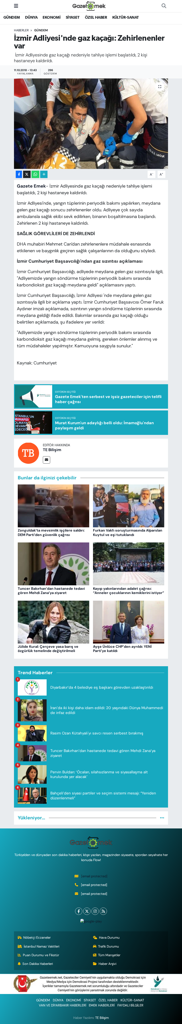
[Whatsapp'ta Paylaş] (35, 174)
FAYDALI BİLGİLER (130, 1005)
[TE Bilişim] (28, 452)
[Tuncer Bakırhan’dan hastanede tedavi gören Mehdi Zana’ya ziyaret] (53, 563)
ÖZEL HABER (96, 18)
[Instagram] (95, 911)
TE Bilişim (52, 449)
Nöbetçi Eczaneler (37, 937)
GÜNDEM (11, 18)
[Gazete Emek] (89, 5)
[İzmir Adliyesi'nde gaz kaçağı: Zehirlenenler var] (91, 123)
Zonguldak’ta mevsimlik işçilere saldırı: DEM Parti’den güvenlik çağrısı (51, 532)
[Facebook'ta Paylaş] (19, 174)
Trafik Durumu (108, 946)
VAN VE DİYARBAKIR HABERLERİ (62, 1005)
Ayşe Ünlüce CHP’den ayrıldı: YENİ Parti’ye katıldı (122, 648)
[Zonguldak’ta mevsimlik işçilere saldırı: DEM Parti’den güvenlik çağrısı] (53, 505)
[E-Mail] (46, 460)
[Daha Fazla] (43, 174)
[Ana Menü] (16, 5)
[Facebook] (78, 911)
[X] (87, 911)
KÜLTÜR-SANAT (125, 18)
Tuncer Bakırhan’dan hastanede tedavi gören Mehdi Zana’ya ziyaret (51, 590)
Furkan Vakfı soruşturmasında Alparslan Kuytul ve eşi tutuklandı (127, 532)
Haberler (21, 30)
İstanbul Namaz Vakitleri (41, 946)
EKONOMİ (51, 18)
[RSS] (103, 911)
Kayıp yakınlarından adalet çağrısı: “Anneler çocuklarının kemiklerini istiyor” (128, 590)
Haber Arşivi (107, 964)
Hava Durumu (109, 937)
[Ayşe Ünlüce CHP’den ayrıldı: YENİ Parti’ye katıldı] (128, 621)
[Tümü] (162, 817)
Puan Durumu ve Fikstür (41, 955)
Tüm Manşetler (109, 955)
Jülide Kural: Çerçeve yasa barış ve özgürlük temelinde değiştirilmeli (48, 648)
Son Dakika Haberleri (37, 964)
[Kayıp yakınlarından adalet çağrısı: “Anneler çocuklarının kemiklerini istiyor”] (128, 563)
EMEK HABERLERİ (102, 1005)
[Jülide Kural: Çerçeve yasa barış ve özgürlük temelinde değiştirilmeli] (53, 621)
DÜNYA (31, 18)
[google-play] (91, 921)
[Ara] (164, 6)
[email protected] (94, 876)
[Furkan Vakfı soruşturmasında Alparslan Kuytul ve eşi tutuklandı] (128, 505)
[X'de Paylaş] (27, 174)
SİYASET (73, 18)
